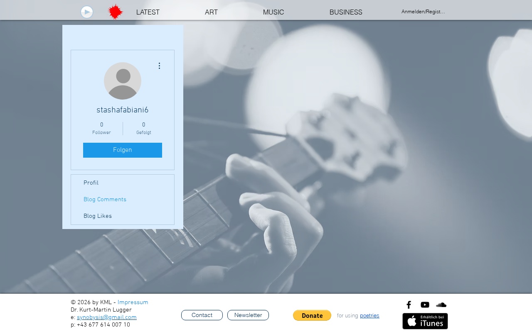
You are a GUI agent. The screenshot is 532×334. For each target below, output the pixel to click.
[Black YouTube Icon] (425, 305)
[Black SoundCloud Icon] (441, 305)
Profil (91, 183)
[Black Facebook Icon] (409, 305)
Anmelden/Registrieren (423, 11)
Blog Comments (105, 199)
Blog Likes (98, 216)
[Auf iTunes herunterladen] (425, 321)
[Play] (87, 12)
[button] (312, 315)
